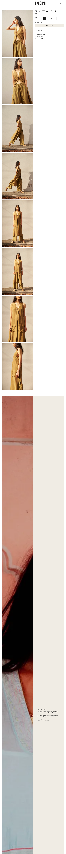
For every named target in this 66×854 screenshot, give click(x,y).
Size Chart (39, 22)
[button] (3, 3)
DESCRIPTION (38, 30)
